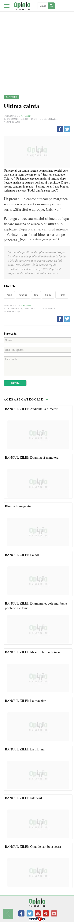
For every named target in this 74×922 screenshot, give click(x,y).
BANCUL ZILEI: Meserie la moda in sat (33, 652)
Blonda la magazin (18, 506)
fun (36, 295)
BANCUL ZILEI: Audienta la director (31, 408)
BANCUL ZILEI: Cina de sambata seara (33, 846)
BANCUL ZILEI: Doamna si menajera (31, 457)
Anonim (26, 115)
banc (9, 295)
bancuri (23, 295)
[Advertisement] (37, 39)
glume (61, 295)
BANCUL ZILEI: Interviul (23, 797)
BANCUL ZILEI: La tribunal (25, 749)
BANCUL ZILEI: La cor (22, 554)
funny (48, 295)
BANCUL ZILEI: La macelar (25, 700)
